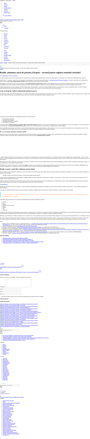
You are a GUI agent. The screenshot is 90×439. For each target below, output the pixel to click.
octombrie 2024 (6, 362)
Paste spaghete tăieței (7, 419)
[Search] (1, 22)
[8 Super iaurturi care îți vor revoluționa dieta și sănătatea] (45, 320)
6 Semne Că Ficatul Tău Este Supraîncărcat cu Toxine (14, 340)
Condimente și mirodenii (8, 407)
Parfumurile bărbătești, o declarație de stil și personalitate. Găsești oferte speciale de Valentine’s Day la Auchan (25, 337)
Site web (2, 294)
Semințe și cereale (6, 427)
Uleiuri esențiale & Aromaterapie (9, 430)
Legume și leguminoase (7, 413)
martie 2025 (5, 359)
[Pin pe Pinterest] (2, 264)
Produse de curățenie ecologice (9, 423)
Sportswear (6, 41)
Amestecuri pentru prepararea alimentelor (11, 403)
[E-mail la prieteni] (3, 264)
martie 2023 (5, 379)
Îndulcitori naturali (6, 412)
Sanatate (5, 4)
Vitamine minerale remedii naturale (10, 432)
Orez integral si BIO (7, 417)
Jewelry (5, 38)
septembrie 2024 (6, 363)
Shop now (6, 48)
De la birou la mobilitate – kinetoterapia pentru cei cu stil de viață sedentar (18, 335)
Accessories (6, 46)
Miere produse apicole (7, 414)
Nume (1, 289)
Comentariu (3, 286)
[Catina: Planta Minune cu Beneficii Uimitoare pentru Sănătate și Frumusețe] (45, 308)
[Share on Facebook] (1, 264)
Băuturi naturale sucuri (7, 404)
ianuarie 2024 (5, 371)
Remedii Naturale (7, 7)
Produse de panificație (7, 425)
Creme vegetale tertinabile (8, 408)
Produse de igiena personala (8, 424)
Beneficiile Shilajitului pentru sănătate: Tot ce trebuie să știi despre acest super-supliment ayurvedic (23, 241)
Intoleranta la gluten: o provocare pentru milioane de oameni (15, 238)
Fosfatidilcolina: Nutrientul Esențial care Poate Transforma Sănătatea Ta (17, 239)
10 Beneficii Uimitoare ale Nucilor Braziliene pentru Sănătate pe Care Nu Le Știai (17, 317)
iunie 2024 (5, 365)
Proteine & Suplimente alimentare (10, 426)
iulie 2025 (5, 358)
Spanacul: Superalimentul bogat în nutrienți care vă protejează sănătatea (15, 326)
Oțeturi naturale (6, 418)
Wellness (6, 9)
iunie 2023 (5, 377)
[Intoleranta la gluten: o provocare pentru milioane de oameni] (45, 304)
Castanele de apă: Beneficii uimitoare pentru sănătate (11, 324)
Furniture (6, 40)
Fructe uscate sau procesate (8, 411)
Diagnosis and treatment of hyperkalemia (20, 233)
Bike (5, 44)
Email (1, 291)
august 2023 (5, 376)
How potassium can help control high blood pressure (26, 225)
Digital (5, 35)
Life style (5, 345)
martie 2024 (5, 369)
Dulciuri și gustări (6, 410)
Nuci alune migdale (7, 416)
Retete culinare (7, 12)
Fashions (6, 33)
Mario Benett (5, 75)
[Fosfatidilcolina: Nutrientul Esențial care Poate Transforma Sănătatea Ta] (45, 306)
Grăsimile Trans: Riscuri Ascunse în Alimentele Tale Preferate (13, 319)
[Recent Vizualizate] (3, 384)
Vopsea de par (5, 434)
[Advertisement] (45, 106)
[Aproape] (0, 327)
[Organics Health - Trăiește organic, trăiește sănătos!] (12, 19)
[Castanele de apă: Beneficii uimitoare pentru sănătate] (45, 322)
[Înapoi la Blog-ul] (1, 269)
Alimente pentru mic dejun (8, 400)
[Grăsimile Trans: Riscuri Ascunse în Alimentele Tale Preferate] (45, 318)
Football (5, 43)
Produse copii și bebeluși (8, 420)
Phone (5, 37)
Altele (4, 401)
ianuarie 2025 (5, 360)
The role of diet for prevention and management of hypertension (34, 231)
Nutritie (5, 6)
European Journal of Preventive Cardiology (59, 80)
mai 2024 (5, 366)
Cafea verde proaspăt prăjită (8, 405)
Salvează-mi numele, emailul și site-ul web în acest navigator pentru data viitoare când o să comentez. (23, 296)
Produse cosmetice (6, 421)
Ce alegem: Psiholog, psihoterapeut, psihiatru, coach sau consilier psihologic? (19, 339)
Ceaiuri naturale (6, 406)
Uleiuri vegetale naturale (8, 431)
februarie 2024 (6, 370)
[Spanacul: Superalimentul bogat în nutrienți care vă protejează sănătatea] (45, 325)
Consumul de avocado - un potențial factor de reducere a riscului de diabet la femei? (17, 314)
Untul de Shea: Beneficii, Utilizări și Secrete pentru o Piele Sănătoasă (17, 336)
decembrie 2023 (6, 372)
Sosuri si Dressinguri (7, 429)
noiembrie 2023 (6, 373)
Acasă (1, 62)
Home (5, 3)
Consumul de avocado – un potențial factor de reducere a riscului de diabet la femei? (20, 242)
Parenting (6, 11)
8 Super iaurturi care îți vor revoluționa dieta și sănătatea (11, 321)
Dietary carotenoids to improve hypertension (28, 228)
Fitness (4, 344)
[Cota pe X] (0, 264)
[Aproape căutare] (1, 389)
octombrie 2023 (6, 375)
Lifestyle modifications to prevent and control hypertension (29, 227)
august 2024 (5, 364)
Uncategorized (6, 352)
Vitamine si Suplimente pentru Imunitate (11, 433)
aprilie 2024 (5, 368)
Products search (3, 21)
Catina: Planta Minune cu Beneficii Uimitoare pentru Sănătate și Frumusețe (18, 240)
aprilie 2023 (5, 378)
